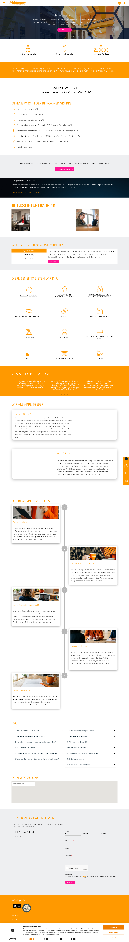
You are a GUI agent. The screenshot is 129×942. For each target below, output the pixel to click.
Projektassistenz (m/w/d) (27, 109)
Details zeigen (82, 939)
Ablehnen (113, 937)
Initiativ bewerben (24, 147)
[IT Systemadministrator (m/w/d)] (13, 119)
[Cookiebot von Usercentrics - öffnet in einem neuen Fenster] (12, 939)
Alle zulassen (113, 927)
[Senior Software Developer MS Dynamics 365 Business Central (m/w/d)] (13, 130)
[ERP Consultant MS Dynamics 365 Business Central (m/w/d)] (13, 141)
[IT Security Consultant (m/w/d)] (13, 114)
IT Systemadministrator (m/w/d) (30, 120)
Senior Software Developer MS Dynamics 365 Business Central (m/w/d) (47, 130)
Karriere (15, 915)
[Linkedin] (15, 906)
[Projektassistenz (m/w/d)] (13, 109)
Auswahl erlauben (113, 932)
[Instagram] (19, 906)
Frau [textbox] (66, 834)
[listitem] (64, 423)
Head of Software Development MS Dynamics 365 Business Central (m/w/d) (50, 136)
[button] (119, 3)
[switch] (46, 939)
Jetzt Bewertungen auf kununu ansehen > (26, 192)
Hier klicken (53, 261)
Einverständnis (69, 874)
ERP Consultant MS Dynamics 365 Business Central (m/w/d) (42, 141)
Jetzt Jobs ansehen (64, 30)
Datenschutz (84, 876)
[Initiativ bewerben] (13, 146)
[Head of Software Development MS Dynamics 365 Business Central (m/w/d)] (13, 136)
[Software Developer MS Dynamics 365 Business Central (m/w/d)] (13, 125)
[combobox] (73, 834)
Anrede (67, 831)
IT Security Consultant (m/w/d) (30, 114)
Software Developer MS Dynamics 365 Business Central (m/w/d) (44, 125)
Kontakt (15, 919)
